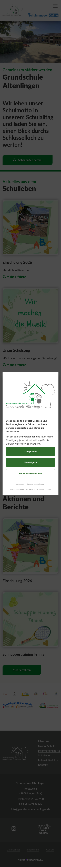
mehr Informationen (30, 473)
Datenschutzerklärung (35, 484)
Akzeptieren (30, 451)
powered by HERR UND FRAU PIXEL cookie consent (30, 489)
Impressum (20, 484)
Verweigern (30, 462)
